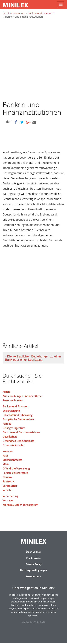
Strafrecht (8, 481)
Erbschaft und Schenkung (17, 415)
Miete (6, 464)
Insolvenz (8, 451)
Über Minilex (33, 551)
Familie (7, 423)
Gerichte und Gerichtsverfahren (21, 432)
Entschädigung (11, 410)
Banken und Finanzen (40, 13)
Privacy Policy (33, 564)
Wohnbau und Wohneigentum (20, 504)
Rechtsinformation (13, 13)
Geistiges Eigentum (14, 428)
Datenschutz (33, 576)
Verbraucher (10, 485)
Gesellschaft (10, 436)
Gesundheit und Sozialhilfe (18, 441)
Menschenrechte (12, 460)
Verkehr (7, 490)
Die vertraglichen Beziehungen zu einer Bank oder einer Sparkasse (33, 358)
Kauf (5, 455)
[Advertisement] (33, 59)
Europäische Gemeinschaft (18, 419)
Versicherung (10, 496)
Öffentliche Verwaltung (16, 468)
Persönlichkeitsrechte (15, 472)
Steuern (7, 477)
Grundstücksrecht (13, 445)
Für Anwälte (33, 558)
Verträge (8, 500)
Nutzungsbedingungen (33, 570)
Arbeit (6, 391)
